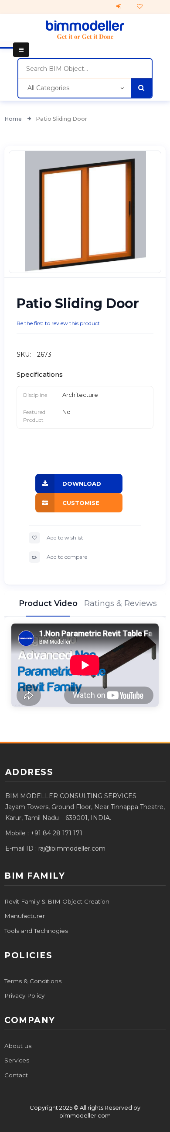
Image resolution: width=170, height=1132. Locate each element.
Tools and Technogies (36, 930)
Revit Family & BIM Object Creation (56, 901)
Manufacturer (24, 915)
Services (16, 1060)
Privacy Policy (24, 995)
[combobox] (85, 68)
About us (17, 1045)
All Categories (48, 88)
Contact (16, 1075)
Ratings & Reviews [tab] (122, 603)
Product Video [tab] (48, 603)
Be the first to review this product (58, 323)
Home (13, 119)
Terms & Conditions (32, 981)
